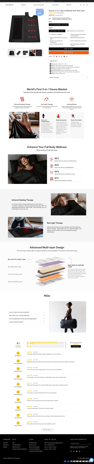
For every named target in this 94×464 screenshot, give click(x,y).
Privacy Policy (32, 444)
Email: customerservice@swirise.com (54, 442)
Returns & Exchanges (34, 447)
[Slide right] (90, 1)
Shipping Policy (33, 442)
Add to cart (68, 49)
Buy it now (68, 52)
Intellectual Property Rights (36, 451)
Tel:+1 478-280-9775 (50, 444)
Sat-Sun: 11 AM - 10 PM (50, 449)
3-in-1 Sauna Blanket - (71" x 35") (59, 24)
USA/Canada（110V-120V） (57, 31)
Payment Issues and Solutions (19, 449)
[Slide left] (4, 1)
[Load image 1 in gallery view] (12, 53)
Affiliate (5, 447)
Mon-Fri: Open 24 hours (50, 447)
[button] (80, 4)
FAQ (13, 442)
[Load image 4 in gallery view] (32, 53)
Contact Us (6, 444)
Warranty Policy (16, 447)
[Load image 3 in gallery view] (25, 53)
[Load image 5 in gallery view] (39, 53)
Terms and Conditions (34, 449)
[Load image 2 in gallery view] (18, 53)
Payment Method (16, 444)
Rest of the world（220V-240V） (75, 31)
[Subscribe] (90, 443)
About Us (5, 442)
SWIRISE (9, 458)
